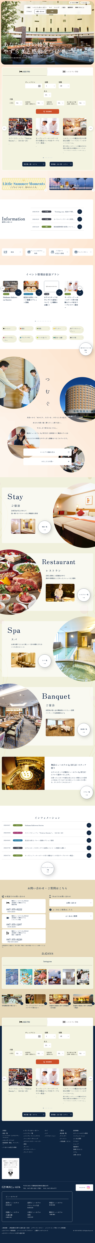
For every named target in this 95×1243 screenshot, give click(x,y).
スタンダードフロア (8, 1140)
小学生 (11, 103)
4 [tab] (48, 157)
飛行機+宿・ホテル (30, 164)
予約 (52, 11)
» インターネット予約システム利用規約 (55, 1228)
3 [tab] (46, 157)
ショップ (56, 7)
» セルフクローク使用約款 (8, 1230)
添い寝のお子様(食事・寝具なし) (72, 103)
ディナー (26, 1147)
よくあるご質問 (74, 2)
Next (90, 128)
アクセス (29, 11)
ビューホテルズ (11, 1196)
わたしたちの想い (47, 461)
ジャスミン (63, 1138)
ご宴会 (63, 7)
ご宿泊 (28, 7)
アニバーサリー (83, 252)
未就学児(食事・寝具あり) (30, 103)
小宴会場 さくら (65, 1141)
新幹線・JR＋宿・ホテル (59, 164)
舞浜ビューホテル (56, 1213)
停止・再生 (90, 60)
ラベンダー (63, 1136)
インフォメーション (79, 1136)
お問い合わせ (40, 11)
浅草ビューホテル (12, 1203)
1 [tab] (43, 157)
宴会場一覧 (63, 1133)
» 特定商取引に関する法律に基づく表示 (19, 1228)
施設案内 (70, 7)
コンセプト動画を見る (47, 452)
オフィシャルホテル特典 (35, 252)
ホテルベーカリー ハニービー (32, 1141)
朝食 (12, 252)
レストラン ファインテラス (32, 1136)
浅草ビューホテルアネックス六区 (34, 1204)
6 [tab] (51, 157)
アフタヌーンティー (30, 1149)
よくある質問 (77, 1138)
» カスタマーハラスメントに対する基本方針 (13, 1233)
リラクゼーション (50, 1136)
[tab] (47, 961)
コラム (75, 1152)
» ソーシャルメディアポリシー (25, 1230)
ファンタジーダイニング (31, 1138)
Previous (4, 128)
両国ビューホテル (56, 1203)
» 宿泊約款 (4, 1228)
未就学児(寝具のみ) (50, 103)
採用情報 (75, 1130)
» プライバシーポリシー (37, 1228)
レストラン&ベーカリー (40, 7)
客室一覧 (5, 1133)
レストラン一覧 (28, 1133)
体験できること (79, 7)
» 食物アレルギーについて (41, 1230)
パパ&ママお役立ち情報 (59, 252)
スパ (50, 7)
